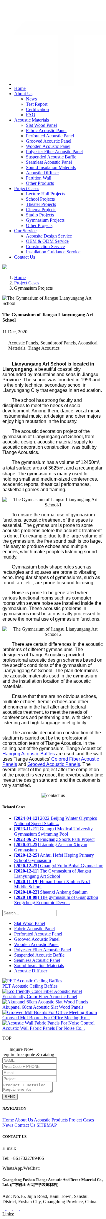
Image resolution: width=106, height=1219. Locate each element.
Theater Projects (41, 204)
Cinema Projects (41, 209)
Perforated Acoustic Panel (50, 135)
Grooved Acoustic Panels (53, 764)
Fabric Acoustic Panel (46, 130)
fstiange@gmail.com (28, 13)
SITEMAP (47, 1125)
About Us (23, 93)
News (31, 98)
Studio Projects (40, 214)
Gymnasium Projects (45, 220)
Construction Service (45, 246)
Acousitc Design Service (49, 235)
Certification (37, 109)
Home (20, 88)
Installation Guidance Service (53, 251)
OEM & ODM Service (47, 241)
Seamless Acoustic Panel (49, 162)
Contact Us (24, 257)
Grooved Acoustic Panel (48, 141)
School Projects (40, 199)
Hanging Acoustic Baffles (28, 753)
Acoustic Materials (31, 119)
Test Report (36, 104)
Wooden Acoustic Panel (48, 146)
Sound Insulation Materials (51, 167)
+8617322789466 (26, 6)
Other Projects (39, 225)
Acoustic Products (51, 1119)
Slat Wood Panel (41, 125)
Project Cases (26, 188)
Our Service (25, 230)
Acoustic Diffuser (42, 172)
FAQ (30, 114)
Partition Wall (38, 177)
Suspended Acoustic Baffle (51, 156)
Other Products (40, 183)
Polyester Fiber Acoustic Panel (54, 151)
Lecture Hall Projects (45, 193)
